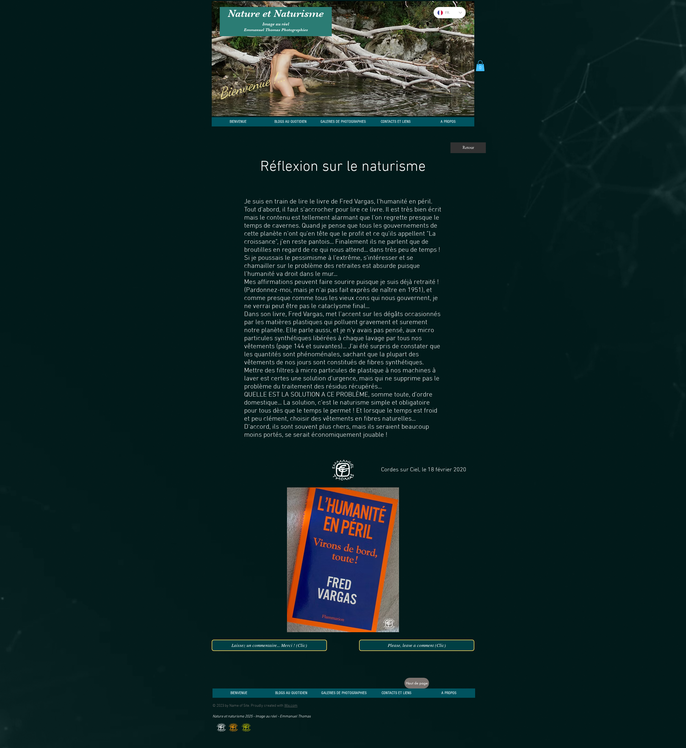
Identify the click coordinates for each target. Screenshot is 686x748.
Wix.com (290, 705)
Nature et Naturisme (276, 14)
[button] (480, 65)
